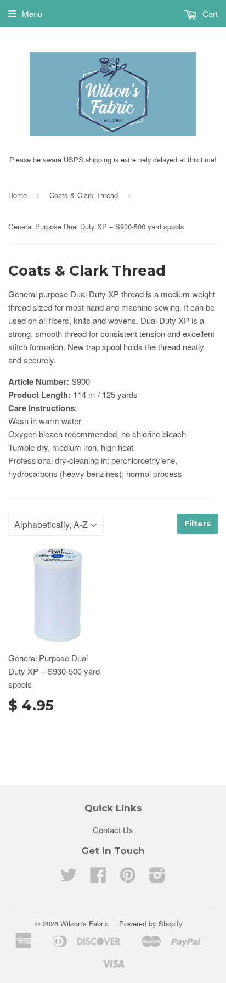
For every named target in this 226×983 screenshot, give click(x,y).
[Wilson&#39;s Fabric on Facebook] (98, 878)
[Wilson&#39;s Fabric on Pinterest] (128, 878)
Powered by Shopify (151, 923)
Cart (209, 13)
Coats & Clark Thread (83, 195)
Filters (197, 524)
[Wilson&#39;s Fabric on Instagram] (157, 878)
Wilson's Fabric (84, 923)
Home (17, 195)
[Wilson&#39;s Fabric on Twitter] (68, 878)
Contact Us (113, 829)
